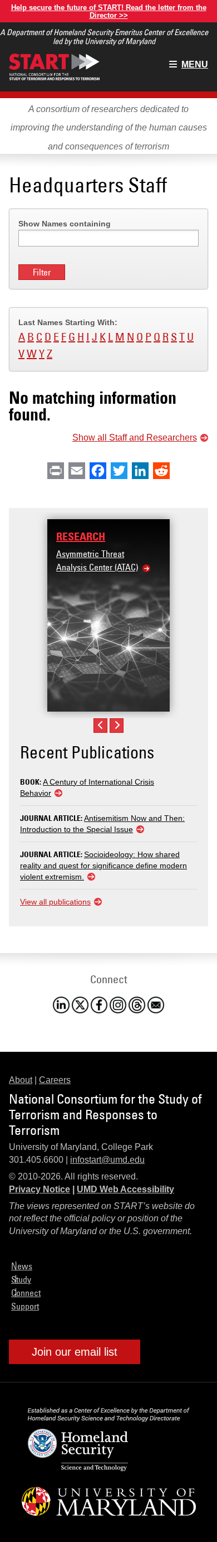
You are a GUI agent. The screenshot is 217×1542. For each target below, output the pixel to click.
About (20, 1080)
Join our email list (74, 1352)
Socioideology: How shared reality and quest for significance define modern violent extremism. (103, 865)
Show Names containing (64, 223)
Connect (26, 1292)
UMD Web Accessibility (125, 1189)
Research (80, 536)
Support (25, 1306)
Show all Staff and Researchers (134, 437)
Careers (55, 1080)
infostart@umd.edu (107, 1159)
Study (21, 1279)
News (21, 1266)
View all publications (55, 901)
